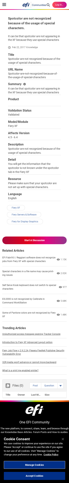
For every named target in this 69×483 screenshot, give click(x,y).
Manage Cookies (34, 464)
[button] (35, 386)
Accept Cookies (35, 475)
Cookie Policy (51, 454)
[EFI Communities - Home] (34, 5)
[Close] (63, 439)
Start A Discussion (34, 240)
